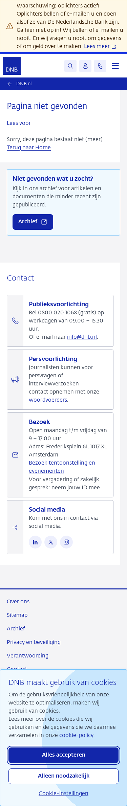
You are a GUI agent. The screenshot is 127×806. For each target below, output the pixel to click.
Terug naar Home (29, 147)
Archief (16, 628)
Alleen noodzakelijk (63, 776)
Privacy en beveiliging (34, 642)
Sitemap (17, 615)
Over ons (18, 601)
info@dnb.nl (82, 337)
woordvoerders (48, 400)
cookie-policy (76, 735)
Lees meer (97, 46)
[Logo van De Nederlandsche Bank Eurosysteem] (12, 66)
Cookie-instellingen (63, 793)
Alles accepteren (63, 755)
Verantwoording (27, 655)
